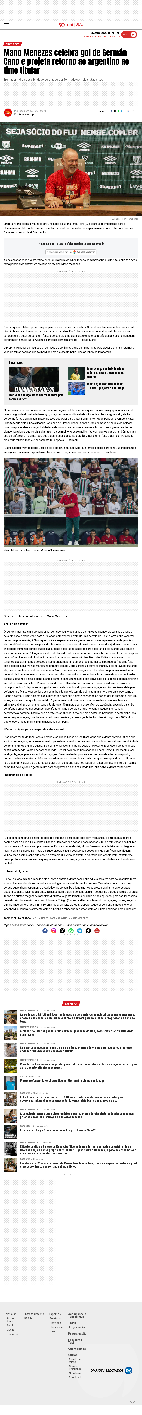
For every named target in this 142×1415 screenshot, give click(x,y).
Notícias (11, 1314)
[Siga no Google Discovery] (131, 112)
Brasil (10, 1325)
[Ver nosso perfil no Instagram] (53, 932)
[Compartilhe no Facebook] (111, 112)
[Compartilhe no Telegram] (121, 112)
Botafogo (55, 1318)
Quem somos (77, 1348)
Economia (12, 1334)
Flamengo (55, 1322)
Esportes (55, 1314)
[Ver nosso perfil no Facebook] (45, 932)
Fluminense (41, 918)
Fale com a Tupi (75, 1341)
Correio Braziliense (75, 1367)
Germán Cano (59, 918)
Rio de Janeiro (11, 1320)
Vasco (53, 1331)
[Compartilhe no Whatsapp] (118, 112)
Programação (77, 1327)
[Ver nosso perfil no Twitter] (62, 932)
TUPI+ (72, 1323)
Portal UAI (75, 1377)
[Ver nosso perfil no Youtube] (97, 932)
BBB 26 (28, 1318)
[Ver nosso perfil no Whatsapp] (71, 932)
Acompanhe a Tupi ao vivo (77, 1315)
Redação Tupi (26, 114)
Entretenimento (34, 1314)
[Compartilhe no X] (115, 112)
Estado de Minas (75, 1361)
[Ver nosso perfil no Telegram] (79, 932)
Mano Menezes (79, 918)
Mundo (10, 1329)
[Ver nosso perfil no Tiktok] (88, 932)
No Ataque (75, 1373)
